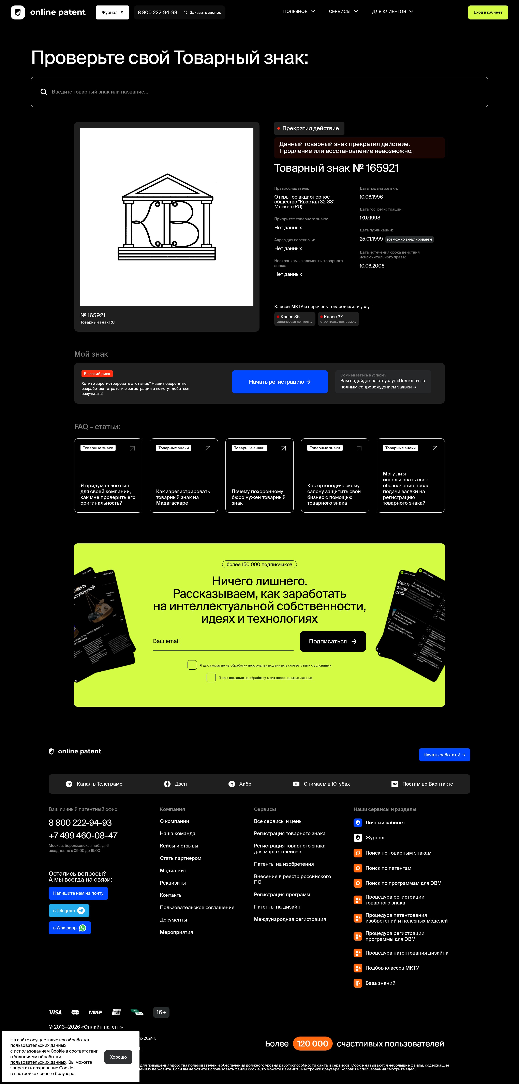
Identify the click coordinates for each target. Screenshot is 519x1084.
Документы (173, 920)
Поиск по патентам (388, 868)
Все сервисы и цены (278, 821)
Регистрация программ (282, 894)
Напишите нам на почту (78, 893)
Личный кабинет (385, 822)
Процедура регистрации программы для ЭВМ (395, 936)
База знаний (381, 983)
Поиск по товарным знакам (398, 853)
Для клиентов (389, 11)
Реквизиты (173, 883)
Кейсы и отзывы (179, 845)
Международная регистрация (290, 919)
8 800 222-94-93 (157, 12)
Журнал (109, 12)
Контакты (171, 895)
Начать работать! (442, 754)
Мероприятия (176, 932)
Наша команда (177, 833)
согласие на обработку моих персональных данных (270, 678)
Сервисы (340, 11)
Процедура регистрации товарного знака (395, 899)
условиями (322, 665)
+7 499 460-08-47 (83, 835)
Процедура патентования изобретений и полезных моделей (407, 918)
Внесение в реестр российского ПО (292, 879)
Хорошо (118, 1057)
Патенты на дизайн (277, 907)
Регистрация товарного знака (290, 833)
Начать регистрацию (276, 382)
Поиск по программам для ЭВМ (404, 883)
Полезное (295, 11)
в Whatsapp (65, 927)
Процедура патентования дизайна (407, 953)
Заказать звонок (205, 12)
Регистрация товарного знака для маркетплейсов (290, 848)
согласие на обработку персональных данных (247, 665)
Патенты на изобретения (284, 864)
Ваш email (166, 641)
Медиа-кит (173, 870)
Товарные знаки (98, 448)
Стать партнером (180, 858)
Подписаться (328, 641)
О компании (174, 821)
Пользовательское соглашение (197, 907)
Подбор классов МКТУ (392, 968)
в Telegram (64, 910)
